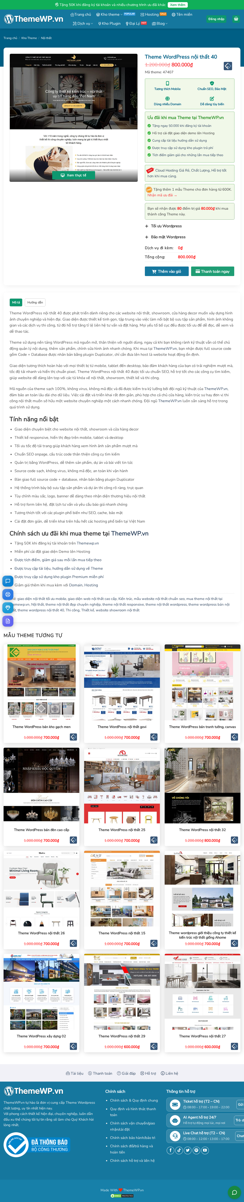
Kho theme (110, 14)
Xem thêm (177, 5)
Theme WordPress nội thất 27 (202, 1036)
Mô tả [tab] (16, 302)
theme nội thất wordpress (166, 604)
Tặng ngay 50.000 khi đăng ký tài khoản (181, 126)
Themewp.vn (88, 543)
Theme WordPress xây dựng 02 (41, 1036)
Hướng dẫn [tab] (35, 302)
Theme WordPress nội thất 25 (122, 830)
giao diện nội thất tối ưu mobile (41, 598)
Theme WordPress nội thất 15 (122, 933)
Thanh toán (102, 1073)
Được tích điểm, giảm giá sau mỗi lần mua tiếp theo (58, 560)
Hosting (151, 14)
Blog (160, 23)
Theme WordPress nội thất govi (122, 727)
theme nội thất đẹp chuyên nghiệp (73, 604)
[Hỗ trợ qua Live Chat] (7, 581)
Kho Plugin (111, 23)
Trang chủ (82, 14)
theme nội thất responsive (123, 604)
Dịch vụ (83, 23)
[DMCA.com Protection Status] (122, 1195)
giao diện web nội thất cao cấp (92, 598)
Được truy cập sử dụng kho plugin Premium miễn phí (59, 576)
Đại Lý (134, 23)
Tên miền (183, 14)
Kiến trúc (125, 598)
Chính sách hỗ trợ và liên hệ (132, 1160)
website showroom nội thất (117, 610)
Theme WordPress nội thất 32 (202, 830)
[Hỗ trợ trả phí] (7, 607)
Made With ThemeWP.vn (122, 1190)
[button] (216, 19)
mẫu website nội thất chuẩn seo (159, 598)
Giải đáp (128, 1073)
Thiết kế (87, 610)
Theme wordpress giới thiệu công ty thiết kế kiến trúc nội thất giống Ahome (202, 935)
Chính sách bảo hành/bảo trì (132, 1137)
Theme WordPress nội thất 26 (41, 933)
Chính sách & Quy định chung (134, 1100)
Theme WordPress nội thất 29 (122, 1036)
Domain (75, 585)
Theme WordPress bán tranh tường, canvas (202, 727)
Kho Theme (29, 38)
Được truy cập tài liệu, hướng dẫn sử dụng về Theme (59, 568)
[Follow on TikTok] (179, 1150)
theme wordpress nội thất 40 (41, 610)
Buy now (212, 271)
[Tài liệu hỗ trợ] (7, 621)
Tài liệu (76, 1073)
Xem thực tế (76, 175)
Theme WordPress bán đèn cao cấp (41, 830)
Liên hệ (171, 1073)
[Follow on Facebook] (170, 1150)
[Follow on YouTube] (205, 1150)
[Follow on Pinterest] (196, 1150)
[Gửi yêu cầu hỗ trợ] (7, 594)
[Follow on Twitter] (188, 1150)
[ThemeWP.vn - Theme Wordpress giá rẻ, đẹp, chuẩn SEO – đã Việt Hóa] (33, 19)
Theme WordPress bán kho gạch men (42, 727)
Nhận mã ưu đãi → (162, 195)
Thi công (73, 610)
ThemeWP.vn (165, 348)
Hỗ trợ (150, 1073)
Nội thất (46, 38)
